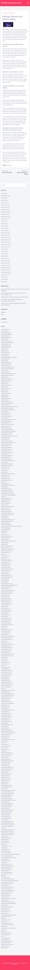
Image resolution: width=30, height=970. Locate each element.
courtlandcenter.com (6, 718)
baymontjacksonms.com (6, 685)
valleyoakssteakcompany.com (8, 733)
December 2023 (5, 237)
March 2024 (4, 230)
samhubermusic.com (5, 946)
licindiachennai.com (5, 336)
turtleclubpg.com (5, 711)
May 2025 (3, 198)
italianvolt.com (4, 472)
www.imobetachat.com (6, 774)
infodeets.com (4, 339)
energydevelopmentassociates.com (9, 436)
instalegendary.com (5, 372)
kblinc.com (3, 482)
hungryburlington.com (6, 652)
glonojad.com (4, 628)
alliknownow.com (5, 588)
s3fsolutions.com (5, 439)
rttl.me (2, 936)
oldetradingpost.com (6, 423)
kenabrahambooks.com (6, 610)
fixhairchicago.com (5, 736)
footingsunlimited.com (6, 813)
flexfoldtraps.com (5, 801)
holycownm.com (5, 708)
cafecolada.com (5, 572)
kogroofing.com (4, 395)
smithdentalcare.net (6, 942)
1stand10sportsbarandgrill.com (8, 495)
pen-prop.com (4, 788)
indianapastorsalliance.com (7, 731)
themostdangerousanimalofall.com (9, 585)
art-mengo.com (4, 660)
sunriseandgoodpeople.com (7, 693)
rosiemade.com (4, 486)
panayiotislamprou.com (6, 401)
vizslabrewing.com (5, 475)
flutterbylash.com (5, 908)
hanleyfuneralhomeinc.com (7, 491)
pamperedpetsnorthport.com (8, 485)
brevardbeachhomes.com (7, 441)
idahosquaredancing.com (6, 465)
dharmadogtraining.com (6, 933)
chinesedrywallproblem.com (7, 695)
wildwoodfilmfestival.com (7, 408)
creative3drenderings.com (7, 767)
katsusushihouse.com (6, 621)
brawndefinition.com (6, 601)
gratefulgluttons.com (6, 564)
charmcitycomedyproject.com (8, 636)
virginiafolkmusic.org (6, 528)
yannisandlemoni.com (6, 478)
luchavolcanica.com (5, 706)
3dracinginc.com (4, 582)
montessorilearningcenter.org (8, 890)
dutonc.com (4, 665)
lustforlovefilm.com (6, 614)
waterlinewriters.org (6, 762)
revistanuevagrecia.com (6, 629)
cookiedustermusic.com (6, 701)
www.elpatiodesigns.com (7, 872)
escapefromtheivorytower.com (8, 442)
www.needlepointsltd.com (7, 821)
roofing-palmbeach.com (6, 447)
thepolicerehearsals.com (6, 587)
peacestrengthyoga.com (6, 798)
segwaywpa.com (5, 757)
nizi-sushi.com (4, 659)
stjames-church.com (5, 631)
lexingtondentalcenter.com (7, 514)
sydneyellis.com (4, 516)
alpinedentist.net (5, 396)
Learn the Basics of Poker (22, 172)
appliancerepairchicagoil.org (7, 368)
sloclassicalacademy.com (7, 593)
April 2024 (3, 228)
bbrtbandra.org (4, 383)
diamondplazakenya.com (6, 883)
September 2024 (5, 216)
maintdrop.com (4, 390)
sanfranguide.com (5, 578)
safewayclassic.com (5, 365)
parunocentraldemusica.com (7, 879)
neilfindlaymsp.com (5, 719)
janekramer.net (4, 657)
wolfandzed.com (5, 842)
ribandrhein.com (4, 531)
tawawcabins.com (5, 467)
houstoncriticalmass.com (7, 583)
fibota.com (3, 875)
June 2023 (3, 251)
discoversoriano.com (6, 573)
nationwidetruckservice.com (7, 710)
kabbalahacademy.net (6, 500)
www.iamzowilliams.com (7, 856)
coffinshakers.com (5, 642)
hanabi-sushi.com (5, 841)
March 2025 (4, 202)
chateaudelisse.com (5, 404)
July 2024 (3, 221)
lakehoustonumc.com (6, 778)
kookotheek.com (5, 400)
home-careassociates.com (7, 546)
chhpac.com (3, 931)
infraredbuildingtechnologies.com (9, 431)
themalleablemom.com (6, 649)
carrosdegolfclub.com (6, 434)
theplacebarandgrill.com (6, 724)
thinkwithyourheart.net (6, 459)
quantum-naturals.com (6, 888)
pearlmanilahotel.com (6, 388)
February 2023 (4, 260)
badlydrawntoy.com (5, 777)
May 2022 (3, 281)
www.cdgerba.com (5, 877)
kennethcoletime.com (6, 651)
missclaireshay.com (5, 329)
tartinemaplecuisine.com (6, 655)
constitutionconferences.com (8, 739)
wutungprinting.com (5, 680)
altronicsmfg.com (5, 354)
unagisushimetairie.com (6, 378)
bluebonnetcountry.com (6, 385)
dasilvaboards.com (5, 595)
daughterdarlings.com (6, 337)
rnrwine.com (4, 921)
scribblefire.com (4, 542)
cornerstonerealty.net (6, 852)
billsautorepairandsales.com (7, 887)
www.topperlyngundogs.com (7, 793)
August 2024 (4, 219)
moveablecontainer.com (6, 416)
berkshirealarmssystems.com (8, 473)
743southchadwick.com (6, 444)
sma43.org (3, 828)
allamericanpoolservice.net (7, 521)
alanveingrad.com (5, 677)
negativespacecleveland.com (8, 690)
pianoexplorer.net (5, 859)
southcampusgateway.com (7, 403)
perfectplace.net (5, 539)
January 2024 (4, 235)
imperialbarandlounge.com (7, 455)
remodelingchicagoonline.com (8, 829)
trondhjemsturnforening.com (8, 882)
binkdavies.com (4, 606)
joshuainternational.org (6, 785)
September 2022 (5, 272)
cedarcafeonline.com (6, 344)
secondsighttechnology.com (7, 506)
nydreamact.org (4, 377)
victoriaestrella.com (5, 714)
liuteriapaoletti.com (5, 692)
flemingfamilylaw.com (6, 920)
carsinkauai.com (4, 900)
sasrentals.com (4, 505)
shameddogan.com (5, 764)
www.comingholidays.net (7, 577)
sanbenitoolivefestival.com (7, 569)
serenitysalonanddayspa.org (7, 342)
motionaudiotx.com (5, 934)
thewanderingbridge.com (6, 647)
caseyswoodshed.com (6, 734)
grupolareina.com (5, 418)
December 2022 (5, 265)
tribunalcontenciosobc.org (7, 591)
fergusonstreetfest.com (6, 892)
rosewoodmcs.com (5, 849)
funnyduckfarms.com (6, 911)
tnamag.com (4, 751)
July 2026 (3, 193)
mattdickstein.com (5, 775)
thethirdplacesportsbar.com (7, 865)
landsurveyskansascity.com (7, 810)
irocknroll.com (4, 462)
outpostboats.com (5, 559)
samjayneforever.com (6, 893)
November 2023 (5, 240)
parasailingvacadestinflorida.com (8, 903)
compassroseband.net (6, 746)
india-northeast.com (5, 445)
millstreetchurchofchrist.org (7, 901)
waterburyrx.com (5, 726)
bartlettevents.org (5, 414)
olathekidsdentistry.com (6, 490)
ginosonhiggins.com (5, 678)
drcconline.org (4, 723)
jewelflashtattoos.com (6, 380)
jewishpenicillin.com (5, 523)
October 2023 (4, 242)
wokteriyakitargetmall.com (7, 513)
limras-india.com (5, 331)
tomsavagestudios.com (6, 524)
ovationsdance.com (5, 529)
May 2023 (3, 253)
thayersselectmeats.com (7, 754)
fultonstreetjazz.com (6, 413)
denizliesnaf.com (5, 737)
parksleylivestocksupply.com (7, 549)
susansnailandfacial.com (6, 787)
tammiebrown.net (5, 664)
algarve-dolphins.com (6, 675)
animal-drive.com (5, 749)
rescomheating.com (5, 938)
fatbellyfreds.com (5, 870)
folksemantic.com (5, 468)
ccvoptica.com (4, 836)
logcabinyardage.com (6, 770)
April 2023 (3, 256)
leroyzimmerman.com (6, 916)
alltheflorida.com (5, 897)
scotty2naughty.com (6, 632)
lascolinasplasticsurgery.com (7, 824)
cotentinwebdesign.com (6, 421)
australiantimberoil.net (6, 427)
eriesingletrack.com (5, 483)
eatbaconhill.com (5, 355)
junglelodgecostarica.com (7, 670)
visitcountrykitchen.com (6, 673)
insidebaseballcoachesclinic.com (8, 898)
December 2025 (5, 195)
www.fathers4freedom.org (7, 792)
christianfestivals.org (6, 672)
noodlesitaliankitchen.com (7, 375)
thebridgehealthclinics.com (7, 760)
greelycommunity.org (6, 623)
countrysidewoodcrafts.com (7, 367)
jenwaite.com (4, 913)
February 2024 (4, 233)
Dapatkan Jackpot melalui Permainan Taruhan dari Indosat (14, 297)
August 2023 (4, 246)
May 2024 (3, 226)
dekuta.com (3, 844)
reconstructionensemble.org (7, 703)
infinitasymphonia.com (6, 618)
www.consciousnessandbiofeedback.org (10, 854)
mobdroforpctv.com (5, 565)
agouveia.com (4, 926)
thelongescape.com (5, 667)
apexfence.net (4, 947)
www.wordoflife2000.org (7, 464)
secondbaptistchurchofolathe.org (9, 928)
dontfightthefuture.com (6, 449)
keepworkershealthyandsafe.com (8, 373)
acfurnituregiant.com (6, 345)
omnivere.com (4, 349)
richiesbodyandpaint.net (6, 334)
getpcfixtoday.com (5, 382)
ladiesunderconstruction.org (7, 424)
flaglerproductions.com (6, 600)
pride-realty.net (4, 905)
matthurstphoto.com (6, 895)
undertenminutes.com (6, 347)
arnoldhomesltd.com (6, 450)
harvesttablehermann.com (7, 432)
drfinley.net (3, 918)
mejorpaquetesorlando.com (7, 493)
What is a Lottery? (7, 171)
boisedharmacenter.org (6, 550)
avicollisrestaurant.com (6, 721)
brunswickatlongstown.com (7, 654)
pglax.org (3, 688)
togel (2, 314)
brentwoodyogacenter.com (7, 831)
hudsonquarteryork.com (6, 874)
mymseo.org (4, 929)
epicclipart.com (4, 386)
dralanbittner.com (5, 477)
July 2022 (3, 277)
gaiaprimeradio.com (5, 662)
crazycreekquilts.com (6, 605)
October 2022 (4, 270)
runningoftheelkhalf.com (7, 795)
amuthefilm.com (5, 613)
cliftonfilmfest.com (5, 454)
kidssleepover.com (5, 359)
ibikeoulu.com (4, 641)
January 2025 (4, 207)
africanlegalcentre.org (6, 619)
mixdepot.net (4, 847)
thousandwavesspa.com (6, 716)
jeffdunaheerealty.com (6, 797)
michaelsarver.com (5, 508)
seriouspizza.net (5, 744)
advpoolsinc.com (5, 728)
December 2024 (5, 209)
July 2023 (3, 249)
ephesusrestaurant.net (6, 867)
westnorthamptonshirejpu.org (8, 409)
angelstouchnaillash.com (7, 498)
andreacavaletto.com (6, 547)
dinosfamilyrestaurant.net (7, 429)
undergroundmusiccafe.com (7, 944)
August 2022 (4, 274)
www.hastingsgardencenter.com (8, 857)
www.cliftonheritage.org (6, 826)
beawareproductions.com (7, 637)
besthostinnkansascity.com (7, 941)
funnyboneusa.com (5, 700)
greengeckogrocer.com (6, 509)
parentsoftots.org (5, 765)
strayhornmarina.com (6, 598)
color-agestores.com (6, 552)
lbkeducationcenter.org (6, 536)
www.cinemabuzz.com (6, 846)
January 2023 (4, 263)
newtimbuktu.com (5, 352)
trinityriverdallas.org (5, 537)
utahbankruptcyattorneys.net (8, 460)
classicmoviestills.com (6, 570)
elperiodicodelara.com (6, 332)
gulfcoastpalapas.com (6, 759)
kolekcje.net (4, 532)
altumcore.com (4, 747)
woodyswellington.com (6, 869)
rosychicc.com (4, 557)
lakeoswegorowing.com (6, 923)
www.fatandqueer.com (6, 806)
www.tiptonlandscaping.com (7, 833)
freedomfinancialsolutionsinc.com (9, 800)
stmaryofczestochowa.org (7, 644)
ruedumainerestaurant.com (7, 624)
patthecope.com (5, 741)
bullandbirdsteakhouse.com (7, 823)
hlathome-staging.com (6, 511)
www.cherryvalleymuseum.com (8, 419)
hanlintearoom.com (5, 910)
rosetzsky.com (4, 626)
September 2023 (5, 244)
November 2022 (5, 267)
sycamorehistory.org (5, 851)
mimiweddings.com (5, 939)
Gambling (9, 165)
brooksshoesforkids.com (6, 752)
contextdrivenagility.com (7, 639)
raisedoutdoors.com (5, 457)
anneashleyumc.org (5, 808)
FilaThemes (15, 964)
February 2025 (4, 205)
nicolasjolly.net (4, 616)
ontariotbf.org (4, 370)
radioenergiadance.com (6, 398)
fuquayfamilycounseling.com (7, 924)
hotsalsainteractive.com (6, 341)
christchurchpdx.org (5, 608)
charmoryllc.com (5, 580)
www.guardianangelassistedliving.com (10, 880)
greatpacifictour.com (6, 713)
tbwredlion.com (4, 885)
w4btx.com (3, 496)
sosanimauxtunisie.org (6, 393)
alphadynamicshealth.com (7, 906)
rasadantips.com (5, 350)
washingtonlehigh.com (6, 838)
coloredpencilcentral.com (7, 452)
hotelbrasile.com (5, 411)
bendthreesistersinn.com (6, 696)
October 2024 (4, 214)
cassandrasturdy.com (6, 567)
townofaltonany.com (6, 687)
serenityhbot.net (5, 783)
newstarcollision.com (6, 503)
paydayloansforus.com (6, 362)
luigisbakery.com (5, 839)
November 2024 (5, 212)
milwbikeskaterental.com (7, 683)
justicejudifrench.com (6, 646)
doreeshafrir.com (5, 634)
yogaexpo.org (4, 544)
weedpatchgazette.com (6, 480)
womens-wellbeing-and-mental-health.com (11, 526)
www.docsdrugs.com (6, 816)
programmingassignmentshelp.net (9, 357)
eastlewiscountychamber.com (8, 590)
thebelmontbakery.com (6, 363)
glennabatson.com (5, 596)
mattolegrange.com (5, 669)
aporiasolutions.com (6, 755)
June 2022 (3, 279)
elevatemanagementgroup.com (8, 915)
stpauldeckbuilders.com (6, 811)
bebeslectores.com (5, 426)
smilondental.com (5, 501)
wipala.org (3, 554)
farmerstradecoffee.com (7, 769)
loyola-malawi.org (5, 555)
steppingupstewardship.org (7, 834)
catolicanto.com (5, 534)
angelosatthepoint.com (6, 729)
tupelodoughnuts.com (6, 488)
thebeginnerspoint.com (6, 575)
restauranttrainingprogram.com (8, 519)
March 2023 (4, 258)
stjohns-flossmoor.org (6, 698)
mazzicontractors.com (6, 864)
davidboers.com (4, 772)
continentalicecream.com (7, 603)
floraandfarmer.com (5, 437)
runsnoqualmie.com (5, 815)
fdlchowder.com (5, 819)
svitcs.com (3, 742)
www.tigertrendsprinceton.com (8, 790)
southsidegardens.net (6, 860)
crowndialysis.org (5, 518)
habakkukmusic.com (5, 780)
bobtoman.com (4, 391)
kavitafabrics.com (5, 705)
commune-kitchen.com (6, 611)
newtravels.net (4, 360)
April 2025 (3, 200)
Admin (13, 13)
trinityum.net (4, 862)
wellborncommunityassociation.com (9, 406)
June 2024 (3, 223)
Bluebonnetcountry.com (11, 2)
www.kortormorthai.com (7, 805)
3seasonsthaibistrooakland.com (8, 541)
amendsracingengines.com (7, 803)
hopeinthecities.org (5, 562)
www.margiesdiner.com (6, 818)
